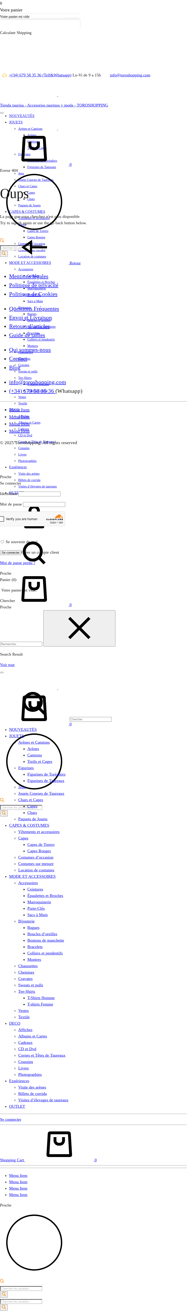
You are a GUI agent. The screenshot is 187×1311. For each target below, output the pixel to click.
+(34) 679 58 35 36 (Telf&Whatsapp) (40, 75)
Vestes (22, 397)
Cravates (23, 365)
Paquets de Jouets (32, 819)
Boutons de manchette (45, 940)
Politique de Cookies (33, 294)
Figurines (26, 768)
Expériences (18, 467)
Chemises (26, 972)
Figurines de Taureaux (45, 780)
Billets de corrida (29, 480)
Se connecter (10, 552)
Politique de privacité (33, 285)
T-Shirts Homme (41, 998)
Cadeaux (25, 1042)
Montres (34, 959)
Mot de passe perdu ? (17, 562)
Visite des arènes (28, 473)
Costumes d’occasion (35, 857)
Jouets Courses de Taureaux (41, 793)
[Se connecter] (34, 532)
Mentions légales (28, 276)
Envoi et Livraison (30, 317)
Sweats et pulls (27, 371)
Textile (22, 403)
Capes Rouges (39, 851)
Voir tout (7, 664)
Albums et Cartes (32, 1036)
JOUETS (16, 736)
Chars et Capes (30, 800)
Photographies (30, 1074)
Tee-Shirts (26, 991)
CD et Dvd (25, 435)
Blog (15, 367)
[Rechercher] (4, 813)
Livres (23, 1068)
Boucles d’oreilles (42, 934)
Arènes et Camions (34, 742)
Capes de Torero (41, 844)
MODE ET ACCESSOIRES (32, 876)
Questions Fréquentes (34, 308)
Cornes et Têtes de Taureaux (41, 1055)
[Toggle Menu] (2, 113)
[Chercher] (56, 568)
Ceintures (35, 889)
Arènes (33, 748)
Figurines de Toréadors (46, 774)
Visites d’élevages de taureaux (37, 486)
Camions (34, 755)
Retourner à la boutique (46, 16)
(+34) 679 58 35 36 (32, 391)
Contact (18, 358)
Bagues (33, 927)
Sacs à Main (35, 301)
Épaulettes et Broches (45, 895)
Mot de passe (11, 504)
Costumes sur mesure (36, 863)
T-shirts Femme (40, 1004)
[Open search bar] (2, 800)
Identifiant (8, 493)
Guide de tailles (27, 335)
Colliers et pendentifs (45, 953)
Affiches (25, 1029)
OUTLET (17, 1106)
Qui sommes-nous (30, 350)
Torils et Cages (39, 761)
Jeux (22, 787)
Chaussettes (28, 966)
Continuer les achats (19, 24)
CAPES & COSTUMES (29, 825)
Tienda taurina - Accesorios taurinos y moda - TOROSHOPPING (54, 105)
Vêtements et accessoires (39, 831)
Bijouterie (26, 921)
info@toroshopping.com (130, 75)
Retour (74, 263)
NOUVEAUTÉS (23, 729)
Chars (32, 812)
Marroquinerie (39, 902)
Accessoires (25, 269)
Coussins (25, 1061)
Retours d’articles (29, 326)
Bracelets (35, 946)
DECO (14, 1023)
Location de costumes (36, 870)
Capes (32, 806)
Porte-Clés (36, 908)
